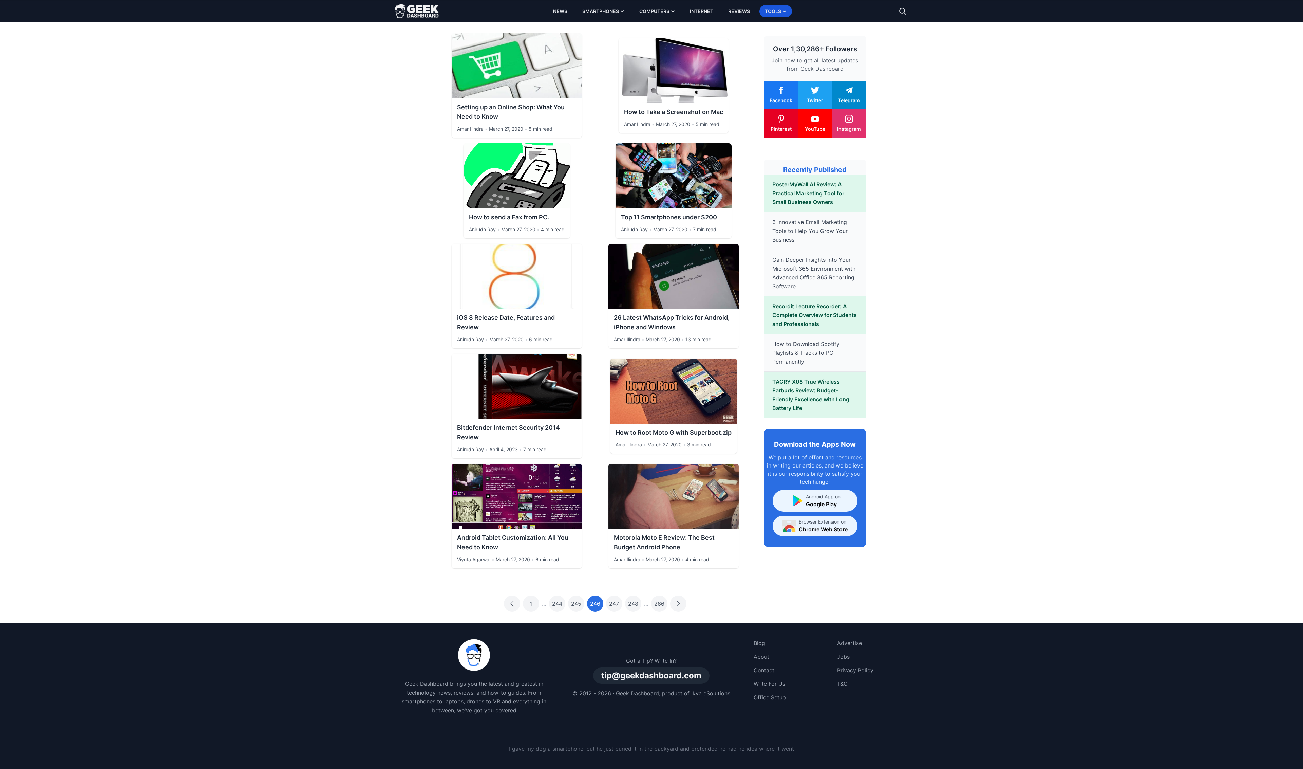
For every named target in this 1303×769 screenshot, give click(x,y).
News (560, 11)
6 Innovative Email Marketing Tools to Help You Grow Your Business (810, 231)
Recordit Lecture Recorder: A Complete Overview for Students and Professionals (814, 315)
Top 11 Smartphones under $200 (669, 217)
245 (576, 603)
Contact (764, 670)
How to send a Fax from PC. (509, 217)
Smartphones (600, 11)
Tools (773, 11)
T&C (842, 683)
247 (614, 603)
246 (595, 603)
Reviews (739, 11)
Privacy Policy (855, 670)
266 (659, 603)
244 (557, 603)
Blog (759, 643)
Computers (654, 11)
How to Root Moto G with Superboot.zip (674, 432)
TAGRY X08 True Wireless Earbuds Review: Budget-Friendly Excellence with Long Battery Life (810, 394)
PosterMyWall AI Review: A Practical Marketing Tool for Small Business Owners (808, 193)
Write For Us (769, 683)
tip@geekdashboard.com (651, 675)
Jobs (843, 656)
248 (633, 603)
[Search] (902, 11)
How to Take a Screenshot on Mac (673, 111)
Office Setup (770, 697)
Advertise (849, 643)
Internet (701, 11)
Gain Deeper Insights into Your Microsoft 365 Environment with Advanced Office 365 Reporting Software (813, 273)
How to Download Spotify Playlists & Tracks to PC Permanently (805, 353)
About (761, 656)
